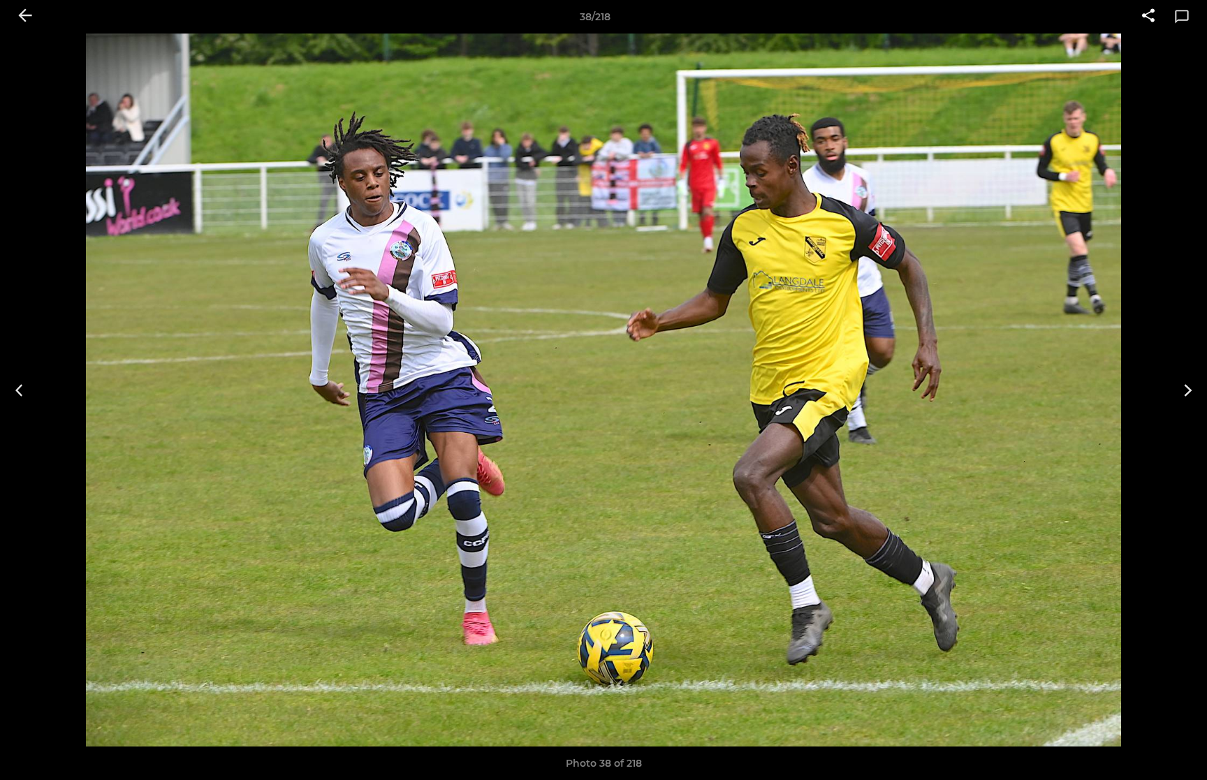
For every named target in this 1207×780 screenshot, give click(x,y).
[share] (1148, 17)
